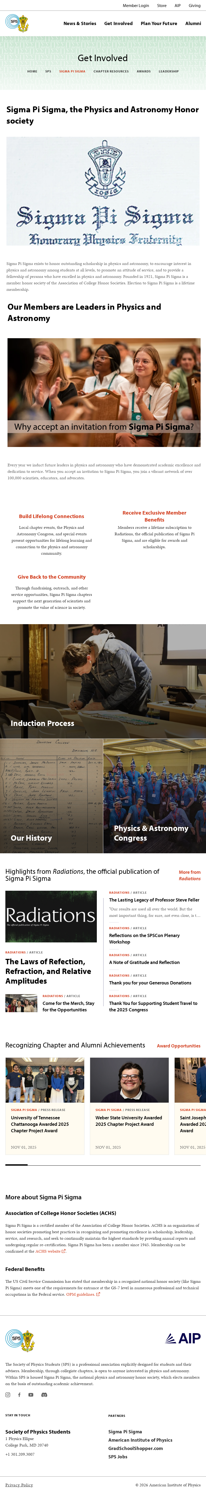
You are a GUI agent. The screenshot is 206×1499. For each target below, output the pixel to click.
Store (162, 5)
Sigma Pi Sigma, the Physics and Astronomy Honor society (102, 115)
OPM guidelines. (80, 1294)
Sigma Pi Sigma (72, 71)
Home (32, 71)
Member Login (136, 5)
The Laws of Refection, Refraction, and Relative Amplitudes (48, 971)
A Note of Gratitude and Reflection (144, 962)
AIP (178, 5)
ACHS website (48, 1251)
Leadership (169, 71)
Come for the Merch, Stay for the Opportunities (68, 1006)
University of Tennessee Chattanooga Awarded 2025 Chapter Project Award (40, 1124)
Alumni (193, 23)
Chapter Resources (111, 71)
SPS (48, 71)
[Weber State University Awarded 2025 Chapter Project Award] (129, 1080)
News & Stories (80, 23)
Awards (144, 71)
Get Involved (118, 23)
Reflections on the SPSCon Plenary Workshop (144, 938)
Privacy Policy (19, 1485)
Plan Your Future (159, 23)
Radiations (15, 952)
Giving (195, 5)
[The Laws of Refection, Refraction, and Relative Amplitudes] (51, 916)
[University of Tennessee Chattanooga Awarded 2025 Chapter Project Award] (45, 1080)
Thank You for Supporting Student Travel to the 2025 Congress (153, 1006)
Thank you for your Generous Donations (150, 983)
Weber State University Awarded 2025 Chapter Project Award (128, 1120)
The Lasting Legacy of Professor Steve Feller (154, 900)
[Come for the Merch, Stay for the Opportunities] (21, 1003)
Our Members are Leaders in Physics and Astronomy (84, 312)
